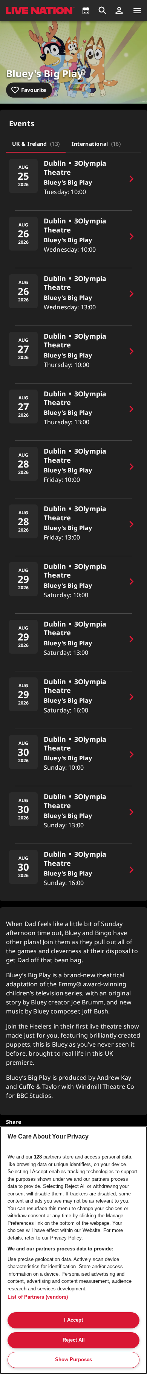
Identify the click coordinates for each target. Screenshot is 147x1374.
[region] (73, 1250)
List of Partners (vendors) (38, 1297)
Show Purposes (73, 1359)
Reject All (74, 1340)
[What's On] (86, 10)
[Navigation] (137, 10)
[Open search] (102, 10)
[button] (119, 10)
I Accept (73, 1320)
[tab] (36, 143)
